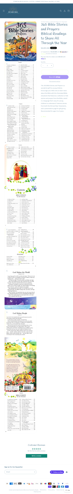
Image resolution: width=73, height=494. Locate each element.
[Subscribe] (34, 472)
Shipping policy (37, 491)
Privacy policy (51, 489)
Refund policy (43, 489)
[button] (4, 11)
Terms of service (60, 489)
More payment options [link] (54, 81)
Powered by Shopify (33, 490)
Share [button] (44, 116)
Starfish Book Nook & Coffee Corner (21, 490)
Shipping (43, 53)
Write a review (36, 456)
